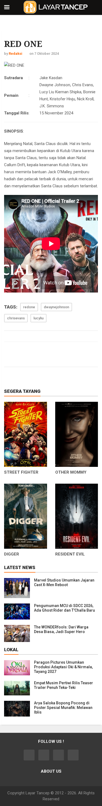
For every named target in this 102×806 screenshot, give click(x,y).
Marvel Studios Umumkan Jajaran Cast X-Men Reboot (64, 582)
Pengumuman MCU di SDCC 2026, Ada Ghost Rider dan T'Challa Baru (64, 607)
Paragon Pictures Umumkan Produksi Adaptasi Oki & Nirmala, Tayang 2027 (63, 667)
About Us (51, 771)
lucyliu (38, 318)
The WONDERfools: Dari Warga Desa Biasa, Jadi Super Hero (61, 629)
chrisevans (16, 318)
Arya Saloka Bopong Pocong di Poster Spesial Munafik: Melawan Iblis (63, 707)
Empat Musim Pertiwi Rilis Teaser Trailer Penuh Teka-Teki (63, 685)
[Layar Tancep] (55, 6)
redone (29, 307)
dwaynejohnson (56, 307)
